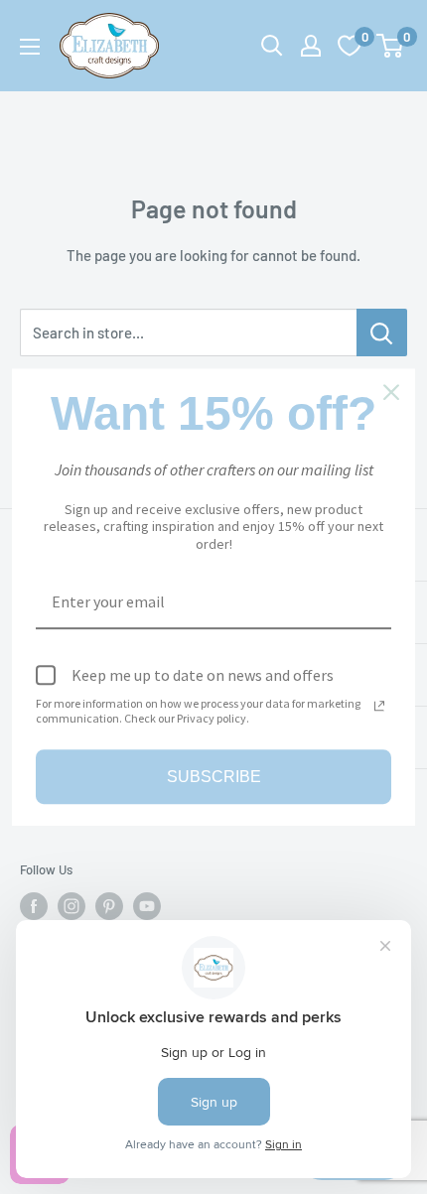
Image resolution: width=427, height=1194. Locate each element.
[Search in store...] (381, 332)
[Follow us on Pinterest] (109, 906)
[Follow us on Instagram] (71, 906)
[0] (390, 46)
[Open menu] (30, 47)
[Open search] (272, 46)
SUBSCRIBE (214, 776)
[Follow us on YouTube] (147, 906)
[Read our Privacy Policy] (379, 706)
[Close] (391, 392)
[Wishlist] (349, 46)
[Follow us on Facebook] (34, 906)
